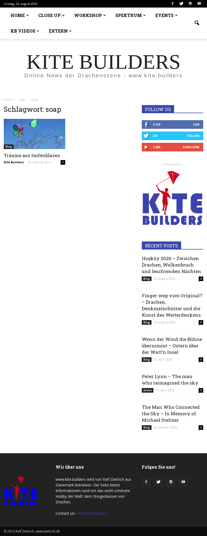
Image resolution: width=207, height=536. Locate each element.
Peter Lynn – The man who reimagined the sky (170, 379)
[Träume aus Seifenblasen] (34, 134)
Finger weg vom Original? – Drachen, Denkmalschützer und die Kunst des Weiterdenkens (172, 305)
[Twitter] (181, 4)
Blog (8, 146)
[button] (196, 23)
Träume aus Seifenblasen (32, 155)
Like (196, 124)
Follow (193, 136)
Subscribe (191, 147)
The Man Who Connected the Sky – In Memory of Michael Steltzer (171, 413)
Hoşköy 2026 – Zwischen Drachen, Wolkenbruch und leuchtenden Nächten (171, 264)
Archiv (147, 390)
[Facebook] (172, 4)
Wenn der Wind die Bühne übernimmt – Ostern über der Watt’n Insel (172, 345)
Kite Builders (14, 162)
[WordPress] (190, 4)
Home (8, 99)
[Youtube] (199, 4)
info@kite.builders (91, 513)
